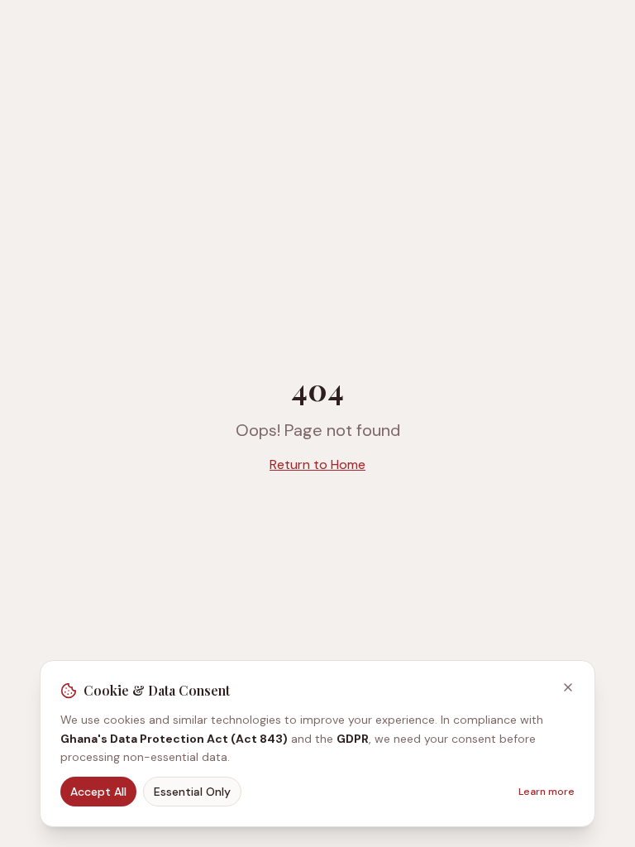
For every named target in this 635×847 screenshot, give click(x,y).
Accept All (98, 791)
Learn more (546, 791)
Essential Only (192, 791)
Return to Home (317, 464)
